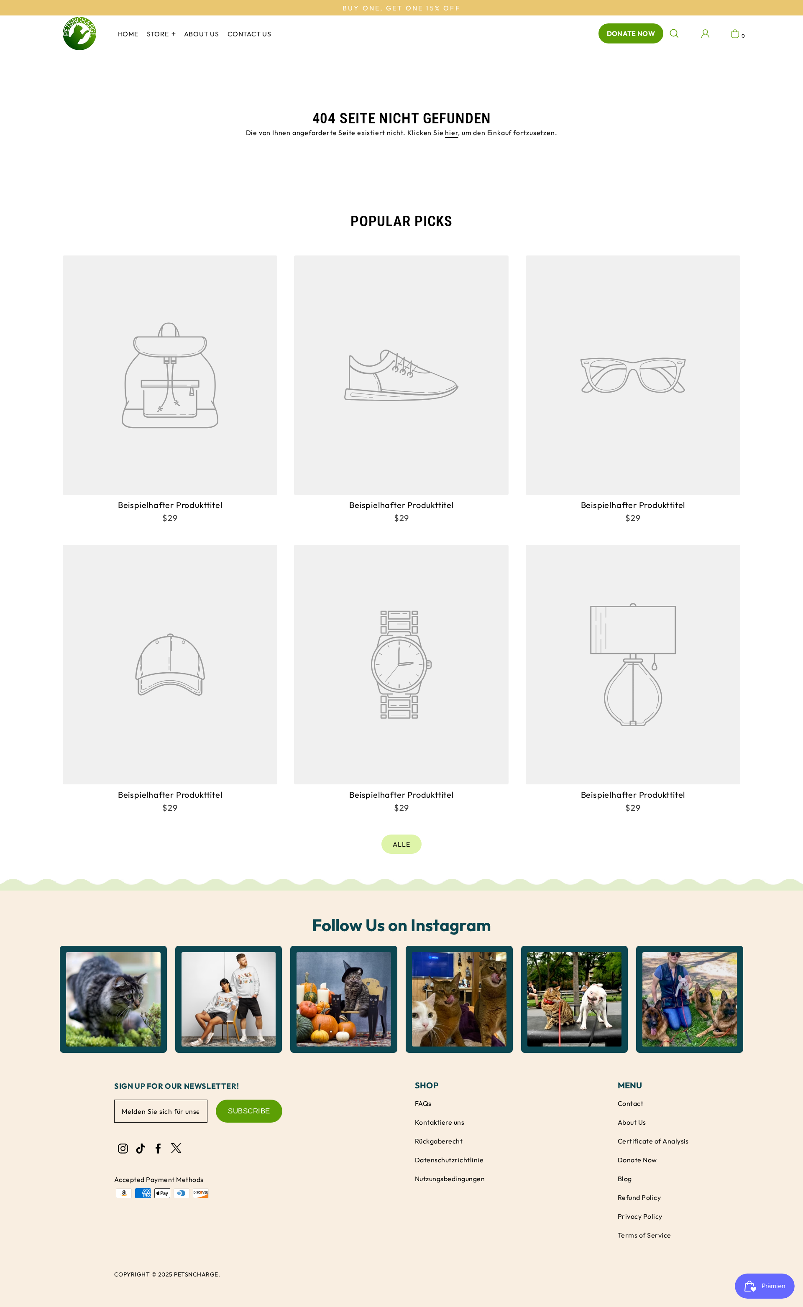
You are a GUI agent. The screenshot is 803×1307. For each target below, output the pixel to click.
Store (159, 34)
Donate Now (631, 33)
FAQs (423, 1103)
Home (128, 34)
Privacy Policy (640, 1216)
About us (201, 34)
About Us (632, 1122)
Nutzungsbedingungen (450, 1178)
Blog (625, 1178)
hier (451, 132)
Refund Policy (639, 1197)
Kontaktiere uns (439, 1122)
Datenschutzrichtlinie (449, 1160)
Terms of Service (644, 1235)
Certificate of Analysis (653, 1141)
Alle (401, 844)
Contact (630, 1103)
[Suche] (674, 33)
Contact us (249, 34)
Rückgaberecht (439, 1141)
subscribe (249, 1111)
